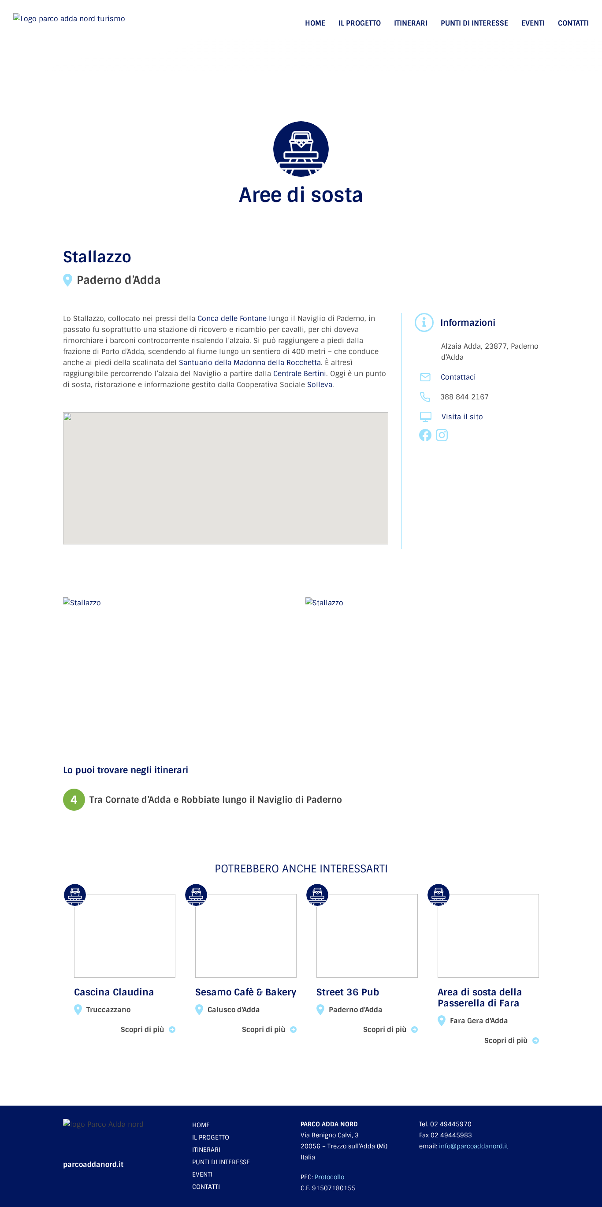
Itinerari (410, 23)
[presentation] (37, 967)
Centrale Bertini (299, 373)
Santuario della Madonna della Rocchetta (250, 362)
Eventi (533, 23)
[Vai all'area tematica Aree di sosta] (301, 164)
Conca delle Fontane (232, 318)
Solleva (319, 384)
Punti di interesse (474, 23)
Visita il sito (462, 416)
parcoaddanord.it (93, 1164)
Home (315, 23)
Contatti (573, 23)
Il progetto (359, 23)
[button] (225, 473)
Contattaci (458, 377)
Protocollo (329, 1177)
